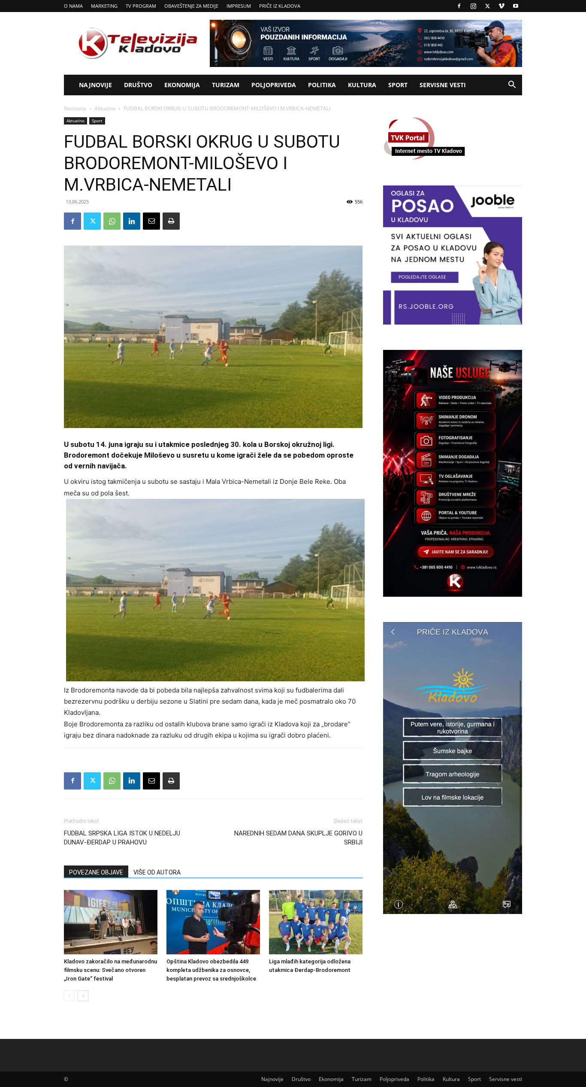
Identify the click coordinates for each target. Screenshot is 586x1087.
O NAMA (73, 6)
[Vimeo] (501, 6)
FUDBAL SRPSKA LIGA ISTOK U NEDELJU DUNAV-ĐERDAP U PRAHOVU (122, 837)
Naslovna (75, 108)
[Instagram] (473, 6)
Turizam (225, 85)
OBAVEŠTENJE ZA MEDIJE (191, 6)
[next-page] (83, 995)
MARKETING (104, 6)
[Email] (151, 221)
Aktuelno (104, 108)
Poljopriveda (273, 85)
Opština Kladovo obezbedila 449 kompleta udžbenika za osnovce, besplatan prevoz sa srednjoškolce (211, 970)
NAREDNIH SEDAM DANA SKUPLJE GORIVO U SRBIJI (298, 837)
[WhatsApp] (112, 221)
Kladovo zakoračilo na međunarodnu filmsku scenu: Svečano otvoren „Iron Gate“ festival (110, 970)
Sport (398, 85)
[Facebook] (459, 6)
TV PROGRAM (141, 6)
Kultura (362, 85)
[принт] (171, 221)
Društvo (138, 85)
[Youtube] (515, 6)
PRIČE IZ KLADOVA (279, 6)
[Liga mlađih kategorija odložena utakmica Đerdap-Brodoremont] (315, 922)
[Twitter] (487, 6)
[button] (511, 86)
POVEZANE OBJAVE (96, 872)
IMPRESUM (239, 6)
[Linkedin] (131, 221)
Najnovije (95, 85)
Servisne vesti (443, 85)
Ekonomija (182, 85)
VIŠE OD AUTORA (157, 872)
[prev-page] (69, 995)
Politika (322, 85)
